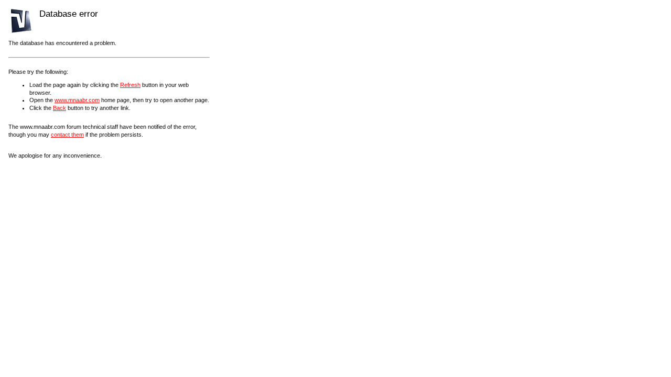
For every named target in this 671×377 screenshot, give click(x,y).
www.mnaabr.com (77, 100)
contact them (67, 134)
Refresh (130, 85)
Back (59, 108)
